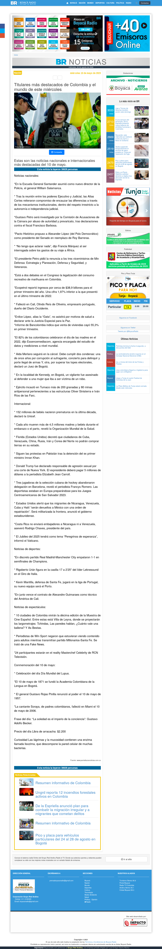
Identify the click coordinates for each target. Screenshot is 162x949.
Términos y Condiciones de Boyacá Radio (100, 942)
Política (87, 899)
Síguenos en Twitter (128, 327)
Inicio (16, 55)
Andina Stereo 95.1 (127, 887)
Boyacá (87, 880)
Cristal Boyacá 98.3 (127, 890)
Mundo (87, 885)
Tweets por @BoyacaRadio (128, 331)
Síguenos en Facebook (128, 318)
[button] (19, 33)
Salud (87, 897)
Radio (88, 902)
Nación (87, 883)
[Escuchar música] (127, 33)
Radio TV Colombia (127, 885)
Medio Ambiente (91, 895)
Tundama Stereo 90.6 (128, 880)
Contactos (145, 3)
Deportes (88, 887)
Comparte (57, 152)
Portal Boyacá (125, 883)
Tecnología (89, 892)
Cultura (87, 890)
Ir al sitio (127, 859)
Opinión (94, 899)
